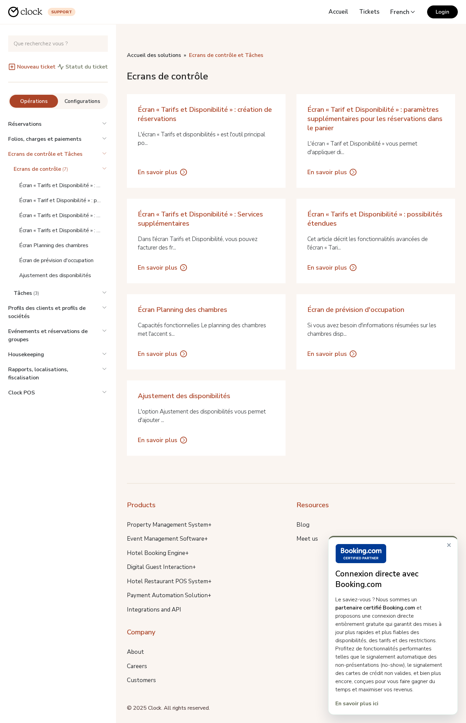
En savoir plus (157, 172)
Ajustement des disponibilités (55, 275)
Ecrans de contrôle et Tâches (45, 154)
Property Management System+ (169, 525)
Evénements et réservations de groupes (48, 335)
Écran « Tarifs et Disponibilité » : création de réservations (63, 185)
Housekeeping (26, 354)
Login (442, 12)
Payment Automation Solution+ (169, 595)
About (135, 652)
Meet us (307, 539)
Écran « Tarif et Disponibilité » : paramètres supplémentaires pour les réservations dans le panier (63, 200)
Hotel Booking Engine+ (158, 553)
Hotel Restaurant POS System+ (169, 581)
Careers (137, 666)
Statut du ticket (86, 67)
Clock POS (21, 392)
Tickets (369, 12)
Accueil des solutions (154, 55)
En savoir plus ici (356, 703)
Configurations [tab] (82, 101)
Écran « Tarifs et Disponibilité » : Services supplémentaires (63, 215)
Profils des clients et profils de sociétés (47, 312)
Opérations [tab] (34, 101)
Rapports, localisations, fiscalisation (38, 373)
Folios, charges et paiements (45, 139)
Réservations (25, 124)
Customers (141, 680)
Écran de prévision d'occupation (56, 260)
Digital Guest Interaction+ (161, 567)
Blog (302, 525)
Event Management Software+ (167, 539)
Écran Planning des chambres (53, 245)
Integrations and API (154, 610)
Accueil (338, 12)
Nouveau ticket (36, 67)
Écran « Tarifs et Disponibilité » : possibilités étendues (63, 230)
